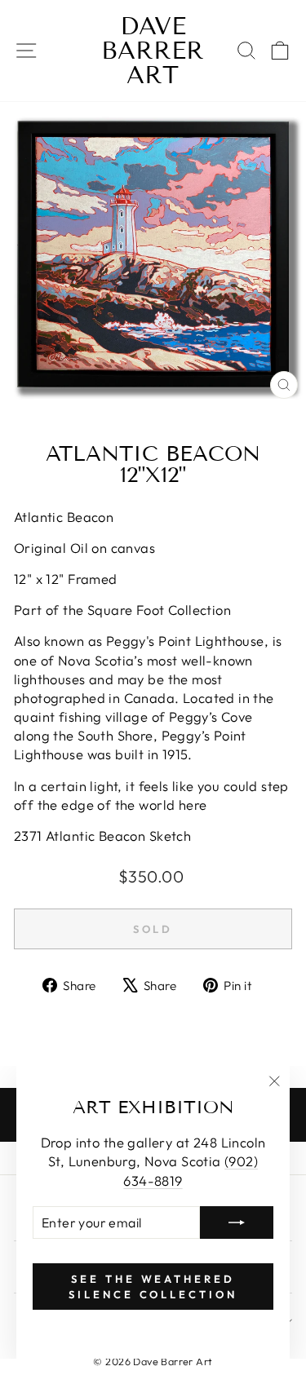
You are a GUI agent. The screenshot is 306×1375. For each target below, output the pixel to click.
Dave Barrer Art (152, 50)
